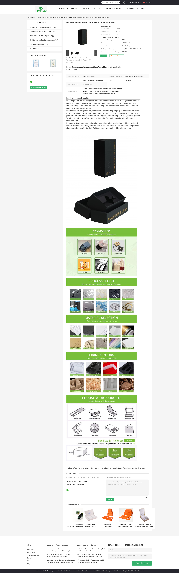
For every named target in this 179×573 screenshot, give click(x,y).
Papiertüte (33, 48)
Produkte (75, 9)
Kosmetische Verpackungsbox (53, 17)
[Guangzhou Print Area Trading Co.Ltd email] (32, 82)
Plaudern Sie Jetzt (135, 2)
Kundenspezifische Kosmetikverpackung (91, 468)
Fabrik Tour (98, 9)
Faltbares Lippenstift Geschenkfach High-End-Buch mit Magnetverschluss (107, 525)
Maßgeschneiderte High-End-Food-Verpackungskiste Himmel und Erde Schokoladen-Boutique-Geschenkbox (90, 556)
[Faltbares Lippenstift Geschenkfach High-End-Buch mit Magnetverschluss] (107, 515)
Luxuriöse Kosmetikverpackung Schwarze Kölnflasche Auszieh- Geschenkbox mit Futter (61, 561)
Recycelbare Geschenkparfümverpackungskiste (79, 525)
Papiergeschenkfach (37, 44)
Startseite (63, 9)
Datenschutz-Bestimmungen (45, 571)
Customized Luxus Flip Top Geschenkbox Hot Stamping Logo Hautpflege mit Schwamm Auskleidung (91, 525)
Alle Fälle (141, 9)
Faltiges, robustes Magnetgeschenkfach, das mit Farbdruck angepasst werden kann (126, 525)
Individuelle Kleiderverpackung (41, 36)
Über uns (86, 9)
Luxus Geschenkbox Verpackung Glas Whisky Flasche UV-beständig (78, 60)
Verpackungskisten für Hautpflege (134, 468)
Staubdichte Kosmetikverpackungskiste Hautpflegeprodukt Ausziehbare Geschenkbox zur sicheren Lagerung (60, 556)
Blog (28, 564)
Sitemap (30, 561)
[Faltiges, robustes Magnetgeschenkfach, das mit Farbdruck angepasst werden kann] (126, 515)
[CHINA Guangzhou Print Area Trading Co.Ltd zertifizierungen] (35, 63)
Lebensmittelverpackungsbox (40, 31)
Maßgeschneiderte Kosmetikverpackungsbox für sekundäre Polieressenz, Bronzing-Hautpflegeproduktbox (144, 525)
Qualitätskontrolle (115, 9)
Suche (122, 2)
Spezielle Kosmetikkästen (113, 468)
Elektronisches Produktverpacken (42, 40)
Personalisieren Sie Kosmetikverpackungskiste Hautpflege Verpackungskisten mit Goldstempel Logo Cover (61, 550)
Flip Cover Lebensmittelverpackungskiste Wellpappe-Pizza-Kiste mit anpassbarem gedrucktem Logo (91, 550)
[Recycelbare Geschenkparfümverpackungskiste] (80, 515)
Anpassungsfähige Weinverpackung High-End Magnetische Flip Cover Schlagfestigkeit (92, 561)
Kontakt (130, 9)
